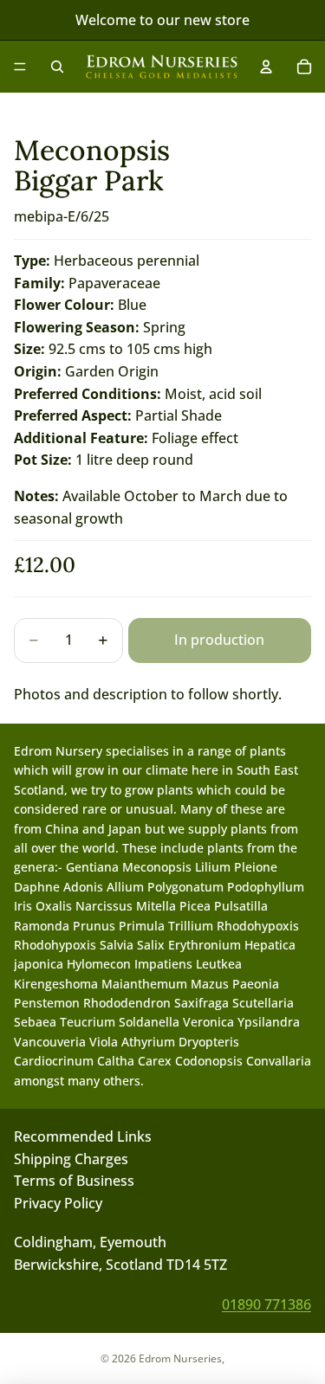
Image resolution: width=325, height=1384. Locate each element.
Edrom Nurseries (180, 1358)
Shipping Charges (71, 1158)
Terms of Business (74, 1180)
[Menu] (20, 67)
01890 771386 (266, 1303)
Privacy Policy (58, 1203)
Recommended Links (83, 1136)
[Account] (266, 67)
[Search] (57, 67)
